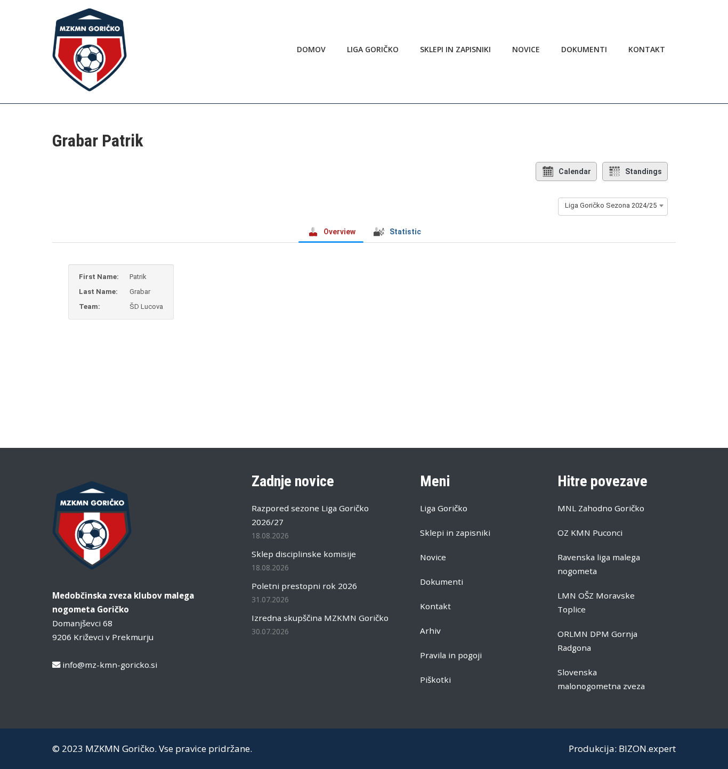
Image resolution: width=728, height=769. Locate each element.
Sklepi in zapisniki (455, 49)
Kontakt (646, 49)
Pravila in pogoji (451, 655)
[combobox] (613, 205)
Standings (643, 171)
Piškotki (435, 679)
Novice (526, 49)
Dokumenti (584, 49)
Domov (311, 49)
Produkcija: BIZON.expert (622, 748)
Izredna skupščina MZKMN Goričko (320, 617)
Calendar (575, 171)
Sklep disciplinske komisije (304, 554)
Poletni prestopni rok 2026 (304, 585)
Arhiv (430, 630)
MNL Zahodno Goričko (600, 508)
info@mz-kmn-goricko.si (109, 664)
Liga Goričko (373, 49)
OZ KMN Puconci (589, 532)
